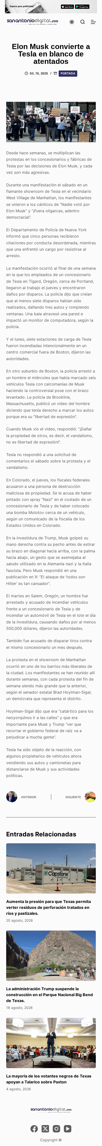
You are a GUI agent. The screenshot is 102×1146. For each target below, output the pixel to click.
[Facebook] (34, 1128)
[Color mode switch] (71, 21)
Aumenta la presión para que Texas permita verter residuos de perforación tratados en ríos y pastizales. (48, 907)
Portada (68, 73)
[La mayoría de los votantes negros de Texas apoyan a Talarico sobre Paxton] (51, 1043)
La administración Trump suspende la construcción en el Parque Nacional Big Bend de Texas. (49, 994)
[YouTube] (67, 1128)
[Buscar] (82, 22)
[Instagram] (56, 1128)
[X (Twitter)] (45, 1128)
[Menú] (93, 21)
